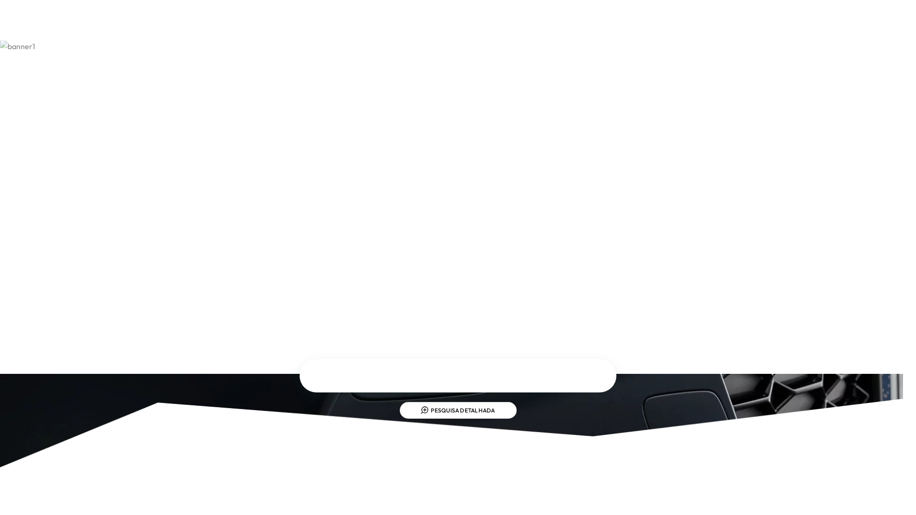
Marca (335, 375)
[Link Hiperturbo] (458, 23)
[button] (679, 22)
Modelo (468, 375)
